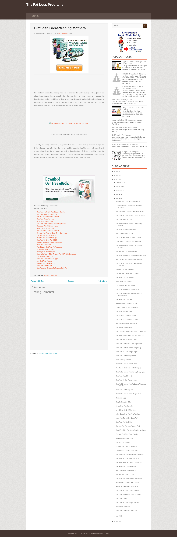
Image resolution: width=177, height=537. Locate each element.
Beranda (35, 16)
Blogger (106, 533)
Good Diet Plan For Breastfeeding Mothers (131, 430)
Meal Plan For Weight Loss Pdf (126, 418)
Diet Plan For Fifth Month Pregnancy (128, 348)
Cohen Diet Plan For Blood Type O (128, 307)
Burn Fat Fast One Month (124, 233)
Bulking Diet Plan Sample (46, 252)
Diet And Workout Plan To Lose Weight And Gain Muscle (56, 254)
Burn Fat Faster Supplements (126, 470)
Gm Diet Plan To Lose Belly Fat (126, 251)
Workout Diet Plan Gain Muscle (127, 434)
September (120, 186)
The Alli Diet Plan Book (45, 256)
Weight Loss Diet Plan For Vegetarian (50, 247)
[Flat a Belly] (129, 52)
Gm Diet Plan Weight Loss (125, 474)
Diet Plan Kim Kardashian (125, 277)
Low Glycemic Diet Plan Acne (126, 410)
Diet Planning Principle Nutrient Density (130, 454)
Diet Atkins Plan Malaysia (124, 328)
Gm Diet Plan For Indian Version (48, 217)
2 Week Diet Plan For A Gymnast (127, 450)
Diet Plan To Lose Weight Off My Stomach (130, 216)
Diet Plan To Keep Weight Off (47, 240)
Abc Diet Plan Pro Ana (44, 261)
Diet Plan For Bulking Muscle (126, 356)
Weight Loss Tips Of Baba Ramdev (128, 202)
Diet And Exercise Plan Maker (126, 364)
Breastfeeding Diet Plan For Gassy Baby (130, 211)
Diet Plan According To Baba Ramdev (129, 478)
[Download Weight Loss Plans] (69, 73)
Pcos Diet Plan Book (44, 245)
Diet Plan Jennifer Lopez (124, 220)
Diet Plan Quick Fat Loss (45, 219)
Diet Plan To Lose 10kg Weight (126, 352)
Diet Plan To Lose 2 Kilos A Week (127, 491)
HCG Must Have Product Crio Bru (134, 74)
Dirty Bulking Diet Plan (124, 402)
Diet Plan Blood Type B (124, 376)
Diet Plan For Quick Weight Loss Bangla (51, 212)
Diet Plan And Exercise (124, 299)
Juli (117, 194)
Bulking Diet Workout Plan (46, 228)
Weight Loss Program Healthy (126, 446)
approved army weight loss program (124, 128)
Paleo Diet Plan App (123, 507)
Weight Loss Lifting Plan (130, 152)
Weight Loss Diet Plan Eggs (46, 263)
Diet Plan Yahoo (121, 499)
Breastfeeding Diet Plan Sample (48, 231)
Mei (117, 516)
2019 (116, 171)
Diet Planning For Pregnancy (122, 135)
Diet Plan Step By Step (124, 311)
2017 (116, 179)
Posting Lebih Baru (37, 281)
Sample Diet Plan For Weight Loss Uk (129, 259)
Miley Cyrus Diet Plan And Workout (128, 414)
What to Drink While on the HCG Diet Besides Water (133, 88)
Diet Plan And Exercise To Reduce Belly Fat (52, 268)
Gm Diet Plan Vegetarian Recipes (127, 273)
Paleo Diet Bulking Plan (124, 281)
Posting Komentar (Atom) (48, 354)
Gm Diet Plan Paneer (123, 442)
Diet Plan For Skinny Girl (124, 390)
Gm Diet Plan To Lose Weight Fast (128, 426)
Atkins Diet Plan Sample (124, 406)
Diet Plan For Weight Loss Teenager (128, 495)
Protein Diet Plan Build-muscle (126, 324)
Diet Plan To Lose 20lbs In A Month (128, 458)
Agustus (119, 190)
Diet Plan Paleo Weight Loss (126, 229)
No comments (63, 33)
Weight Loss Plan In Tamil (125, 269)
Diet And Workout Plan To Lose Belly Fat (130, 336)
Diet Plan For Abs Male (124, 422)
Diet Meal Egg (121, 398)
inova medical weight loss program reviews (127, 120)
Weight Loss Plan (50, 275)
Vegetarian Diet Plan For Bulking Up (128, 368)
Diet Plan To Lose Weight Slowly (127, 503)
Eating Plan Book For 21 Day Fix (127, 486)
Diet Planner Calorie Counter (126, 315)
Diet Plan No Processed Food (126, 340)
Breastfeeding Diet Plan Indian (126, 303)
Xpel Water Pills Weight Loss (122, 100)
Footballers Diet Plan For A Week (127, 482)
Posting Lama (102, 281)
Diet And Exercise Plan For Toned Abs (129, 462)
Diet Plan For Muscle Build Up (126, 511)
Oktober (119, 182)
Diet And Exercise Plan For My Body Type (130, 372)
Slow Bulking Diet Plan (45, 221)
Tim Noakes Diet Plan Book (125, 285)
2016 (116, 521)
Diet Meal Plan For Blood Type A (48, 259)
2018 (116, 175)
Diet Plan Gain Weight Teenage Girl (128, 237)
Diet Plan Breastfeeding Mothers (60, 28)
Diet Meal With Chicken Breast (47, 226)
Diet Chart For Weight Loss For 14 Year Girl (131, 332)
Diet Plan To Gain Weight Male (126, 380)
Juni (117, 198)
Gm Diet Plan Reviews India (46, 235)
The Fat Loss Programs (44, 4)
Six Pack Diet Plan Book (124, 438)
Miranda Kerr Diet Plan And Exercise (49, 242)
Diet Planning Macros (123, 360)
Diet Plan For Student (44, 266)
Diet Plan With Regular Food (47, 214)
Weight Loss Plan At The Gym (47, 238)
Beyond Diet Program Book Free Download (52, 233)
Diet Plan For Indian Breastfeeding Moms (51, 224)
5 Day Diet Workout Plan (45, 249)
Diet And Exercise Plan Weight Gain (128, 394)
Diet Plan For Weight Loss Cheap (127, 289)
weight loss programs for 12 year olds (125, 144)
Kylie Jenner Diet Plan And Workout (128, 242)
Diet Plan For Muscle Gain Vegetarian (129, 344)
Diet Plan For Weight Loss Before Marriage (131, 255)
